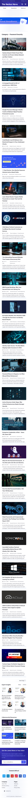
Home (4, 8)
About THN (4, 783)
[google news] (24, 775)
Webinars (23, 8)
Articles (24, 684)
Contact (3, 787)
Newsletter (14, 8)
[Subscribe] (23, 761)
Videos (19, 684)
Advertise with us (5, 785)
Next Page (22, 680)
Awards (15, 785)
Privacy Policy (17, 787)
